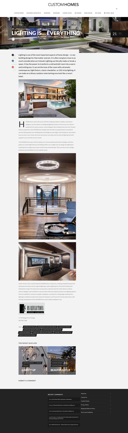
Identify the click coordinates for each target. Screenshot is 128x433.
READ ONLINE (88, 13)
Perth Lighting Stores (27, 335)
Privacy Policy (85, 405)
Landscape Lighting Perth (46, 326)
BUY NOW (98, 13)
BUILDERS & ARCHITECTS (34, 13)
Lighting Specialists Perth (42, 332)
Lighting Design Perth (32, 329)
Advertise (83, 393)
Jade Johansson (24, 39)
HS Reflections (29, 326)
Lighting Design (64, 326)
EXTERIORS (56, 13)
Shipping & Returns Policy (88, 408)
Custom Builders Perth (60, 360)
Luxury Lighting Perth (63, 332)
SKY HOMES (78, 13)
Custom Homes (29, 363)
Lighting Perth (24, 332)
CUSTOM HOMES (19, 13)
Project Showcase (19, 26)
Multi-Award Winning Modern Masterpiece (62, 399)
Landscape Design (51, 26)
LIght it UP (29, 370)
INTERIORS (47, 13)
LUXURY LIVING (67, 13)
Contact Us (84, 397)
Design (26, 365)
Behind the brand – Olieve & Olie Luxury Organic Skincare (65, 424)
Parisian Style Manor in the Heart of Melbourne (64, 405)
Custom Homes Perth (59, 365)
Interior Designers (36, 26)
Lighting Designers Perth (52, 329)
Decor (38, 363)
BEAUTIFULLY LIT (61, 370)
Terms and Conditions (87, 412)
